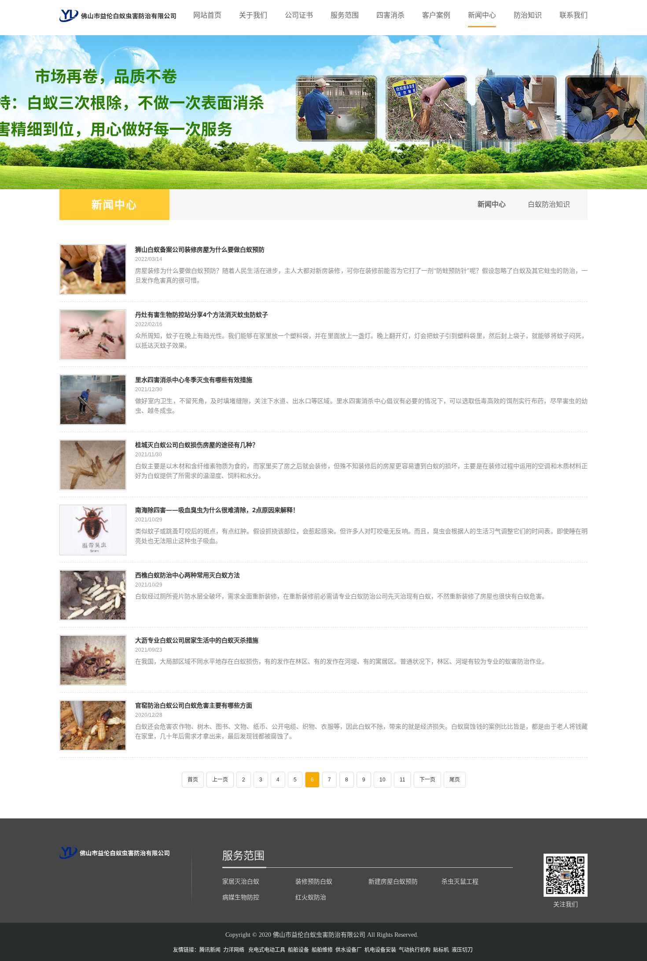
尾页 (454, 780)
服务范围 (345, 15)
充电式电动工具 (266, 950)
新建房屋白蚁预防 (393, 881)
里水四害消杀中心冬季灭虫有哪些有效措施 (193, 379)
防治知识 (528, 15)
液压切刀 (462, 950)
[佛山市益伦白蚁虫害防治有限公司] (117, 15)
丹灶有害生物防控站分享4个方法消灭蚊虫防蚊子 (201, 314)
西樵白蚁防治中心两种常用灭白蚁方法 (187, 575)
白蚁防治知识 (549, 204)
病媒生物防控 (240, 897)
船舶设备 (298, 950)
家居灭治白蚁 (240, 881)
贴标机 (441, 950)
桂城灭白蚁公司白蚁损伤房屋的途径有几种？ (196, 444)
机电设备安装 (380, 950)
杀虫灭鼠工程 (459, 881)
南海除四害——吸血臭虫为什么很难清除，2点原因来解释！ (217, 510)
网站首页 (207, 15)
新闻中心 (482, 15)
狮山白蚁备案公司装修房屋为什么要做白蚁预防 (200, 249)
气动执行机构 (414, 950)
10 (382, 780)
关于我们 (253, 15)
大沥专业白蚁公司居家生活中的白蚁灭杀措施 (196, 640)
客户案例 (436, 15)
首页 (192, 780)
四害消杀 (390, 15)
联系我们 (573, 15)
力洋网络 (233, 950)
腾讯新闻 (210, 950)
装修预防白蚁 (313, 881)
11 (402, 780)
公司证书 (299, 15)
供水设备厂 (348, 950)
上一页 (220, 780)
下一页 (427, 780)
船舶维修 (322, 950)
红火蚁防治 (310, 897)
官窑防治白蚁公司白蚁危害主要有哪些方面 (193, 705)
